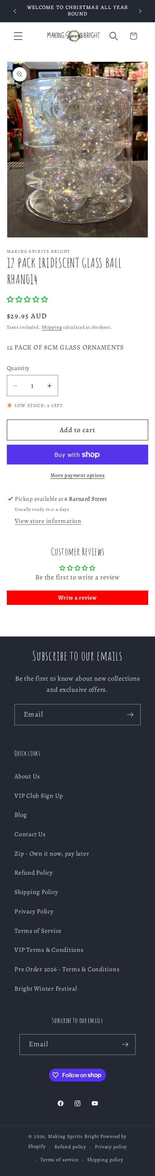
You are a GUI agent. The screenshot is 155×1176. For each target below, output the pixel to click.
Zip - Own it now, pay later (51, 853)
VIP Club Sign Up (38, 795)
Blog (20, 814)
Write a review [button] (77, 598)
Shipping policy (105, 1159)
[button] (18, 36)
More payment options (77, 475)
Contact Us (30, 834)
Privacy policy (111, 1146)
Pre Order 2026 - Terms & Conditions (66, 969)
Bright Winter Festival (45, 988)
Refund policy (70, 1146)
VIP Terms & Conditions (49, 949)
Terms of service (59, 1159)
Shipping (52, 327)
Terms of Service (38, 930)
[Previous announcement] (15, 11)
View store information (48, 521)
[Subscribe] (130, 714)
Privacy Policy (34, 911)
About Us (27, 776)
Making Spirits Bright (73, 1136)
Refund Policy (33, 872)
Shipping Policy (36, 892)
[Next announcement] (140, 11)
